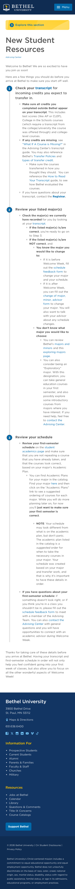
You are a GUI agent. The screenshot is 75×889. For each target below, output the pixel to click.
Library (13, 803)
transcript (43, 88)
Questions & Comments (24, 807)
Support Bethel (18, 826)
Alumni (13, 758)
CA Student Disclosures (48, 845)
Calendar (15, 799)
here (54, 483)
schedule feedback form (38, 612)
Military (14, 774)
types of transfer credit (37, 160)
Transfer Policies (45, 156)
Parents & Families (21, 762)
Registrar (59, 196)
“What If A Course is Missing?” (42, 144)
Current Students (20, 754)
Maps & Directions (21, 719)
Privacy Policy (14, 849)
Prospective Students (23, 750)
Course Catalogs (20, 814)
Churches (15, 770)
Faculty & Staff (19, 766)
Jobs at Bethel (18, 795)
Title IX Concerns (20, 810)
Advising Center (13, 57)
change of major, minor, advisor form (54, 299)
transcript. (39, 223)
